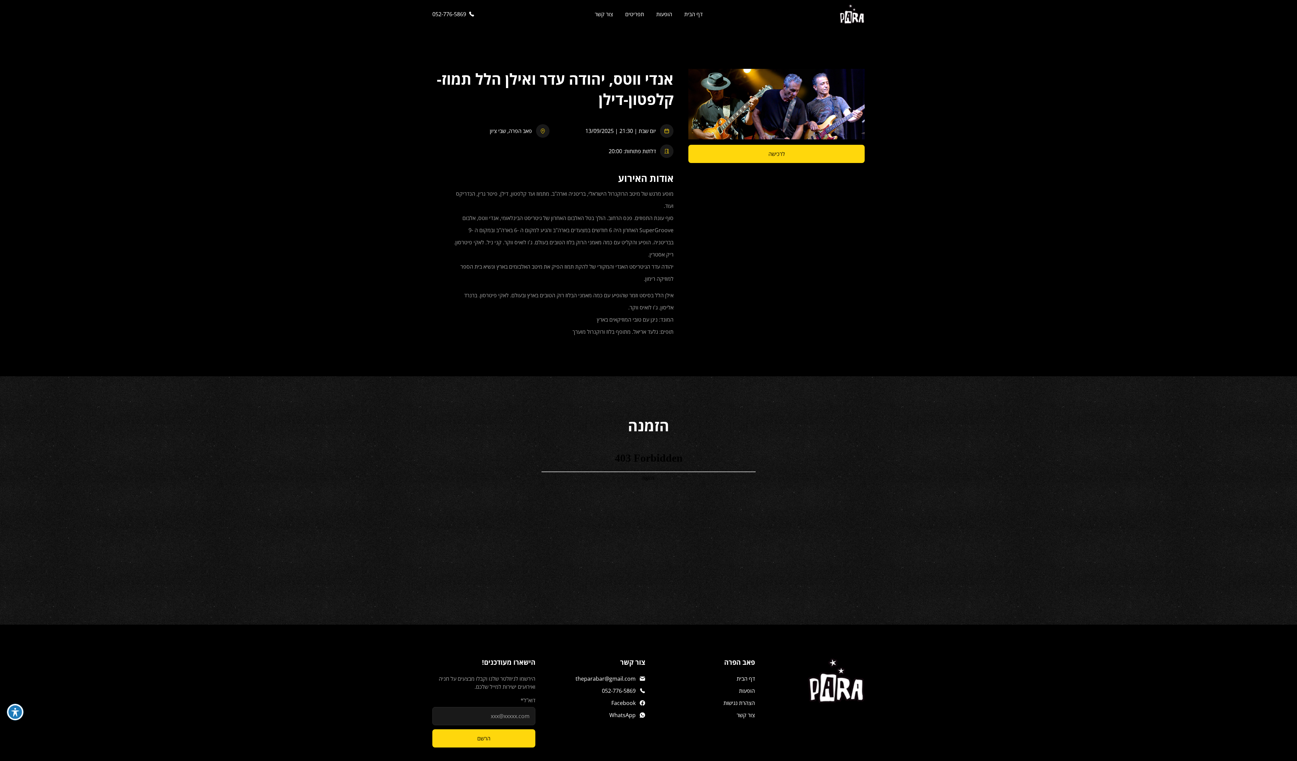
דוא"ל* (527, 700)
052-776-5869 (449, 14)
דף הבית (693, 14)
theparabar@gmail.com (606, 678)
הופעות (664, 14)
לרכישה (776, 154)
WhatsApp (622, 715)
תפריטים (634, 14)
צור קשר (604, 14)
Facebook (623, 703)
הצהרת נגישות (739, 703)
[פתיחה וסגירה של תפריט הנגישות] (15, 712)
